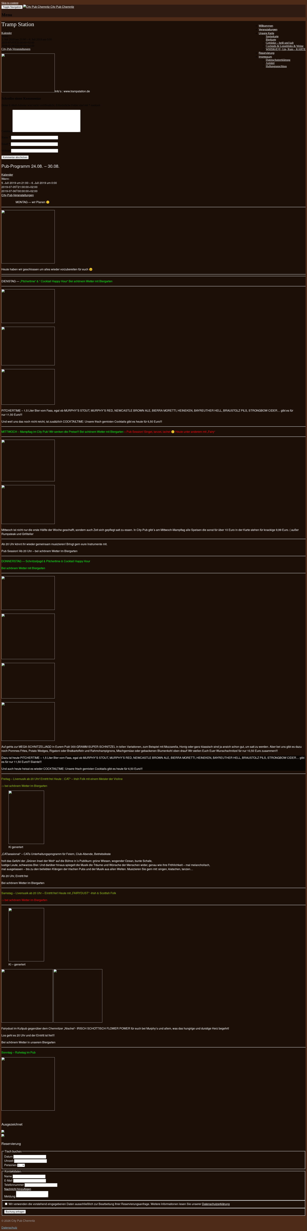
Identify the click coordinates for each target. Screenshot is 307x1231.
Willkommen (266, 25)
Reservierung (266, 53)
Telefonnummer (14, 1185)
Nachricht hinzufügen (17, 1189)
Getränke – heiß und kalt (279, 42)
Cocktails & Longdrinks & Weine (284, 45)
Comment (6, 131)
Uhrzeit (9, 1161)
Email (5, 143)
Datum (8, 1156)
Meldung (10, 1196)
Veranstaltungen (268, 29)
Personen (10, 1165)
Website (5, 150)
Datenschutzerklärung (278, 59)
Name (5, 137)
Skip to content (9, 2)
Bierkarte (271, 39)
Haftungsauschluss (276, 66)
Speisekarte (272, 36)
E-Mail (8, 1180)
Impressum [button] (265, 56)
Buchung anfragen (15, 1211)
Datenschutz (9, 1227)
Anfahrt (270, 63)
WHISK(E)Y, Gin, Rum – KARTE (286, 49)
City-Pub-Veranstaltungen (15, 49)
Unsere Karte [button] (266, 33)
